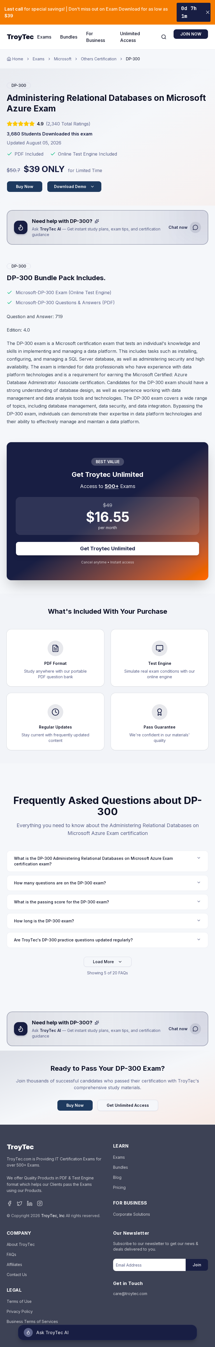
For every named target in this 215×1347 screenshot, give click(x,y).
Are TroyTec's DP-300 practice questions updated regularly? (73, 939)
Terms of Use (19, 1301)
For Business (95, 37)
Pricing (119, 1187)
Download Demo (70, 186)
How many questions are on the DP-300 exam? (60, 882)
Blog (117, 1177)
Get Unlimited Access (128, 1105)
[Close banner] (208, 12)
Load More (103, 961)
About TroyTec (21, 1244)
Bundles (68, 37)
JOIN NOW (190, 34)
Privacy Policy (20, 1311)
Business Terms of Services (32, 1321)
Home (17, 58)
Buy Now (24, 186)
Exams (44, 37)
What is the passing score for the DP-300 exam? (61, 901)
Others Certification (98, 58)
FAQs (11, 1254)
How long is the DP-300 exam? (44, 920)
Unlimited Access (130, 37)
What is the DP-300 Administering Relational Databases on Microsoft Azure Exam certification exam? (93, 861)
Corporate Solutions (131, 1214)
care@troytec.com (130, 1293)
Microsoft (62, 58)
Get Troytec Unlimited (107, 548)
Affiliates (14, 1264)
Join (197, 1264)
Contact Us (17, 1274)
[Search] (164, 37)
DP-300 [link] (133, 58)
